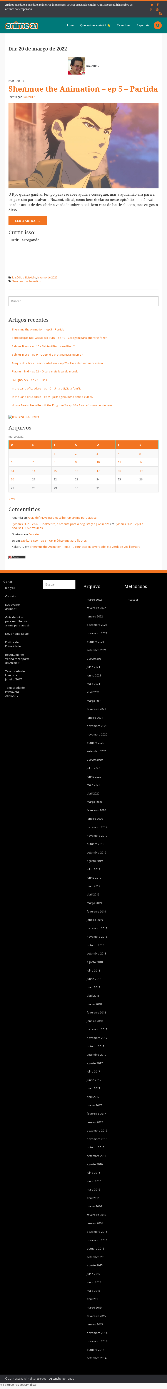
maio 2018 (93, 987)
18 (119, 471)
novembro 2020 (97, 734)
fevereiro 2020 (96, 810)
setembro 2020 (96, 751)
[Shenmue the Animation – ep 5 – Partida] (83, 145)
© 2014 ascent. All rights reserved (26, 1378)
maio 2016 (93, 1189)
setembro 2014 (96, 1358)
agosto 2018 (95, 962)
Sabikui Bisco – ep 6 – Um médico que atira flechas (53, 540)
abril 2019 (93, 894)
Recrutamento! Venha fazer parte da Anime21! (17, 659)
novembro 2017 (97, 1038)
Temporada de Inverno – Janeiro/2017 (15, 675)
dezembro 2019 (97, 827)
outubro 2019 (95, 844)
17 (98, 471)
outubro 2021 (95, 642)
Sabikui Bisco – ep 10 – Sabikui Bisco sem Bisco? (43, 346)
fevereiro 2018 (96, 1012)
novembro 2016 (97, 1139)
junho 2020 (94, 777)
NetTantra (68, 1378)
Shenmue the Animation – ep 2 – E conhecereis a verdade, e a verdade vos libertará (85, 547)
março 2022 (94, 599)
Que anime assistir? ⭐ (95, 25)
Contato (33, 534)
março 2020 (94, 802)
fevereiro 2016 (96, 1215)
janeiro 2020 (95, 819)
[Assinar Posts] (16, 417)
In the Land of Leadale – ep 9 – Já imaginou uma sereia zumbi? (52, 397)
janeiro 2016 (95, 1223)
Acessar (133, 599)
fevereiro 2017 (96, 1114)
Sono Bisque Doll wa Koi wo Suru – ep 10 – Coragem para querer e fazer (59, 338)
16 (76, 471)
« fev (11, 499)
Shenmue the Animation (26, 281)
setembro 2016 (96, 1156)
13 (12, 471)
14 (33, 471)
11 (119, 462)
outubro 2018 (95, 945)
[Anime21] (21, 25)
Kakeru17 (92, 66)
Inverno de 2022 (47, 277)
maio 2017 (93, 1088)
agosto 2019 (95, 861)
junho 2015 (94, 1282)
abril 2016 (93, 1198)
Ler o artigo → (27, 221)
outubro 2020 (95, 743)
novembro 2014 (97, 1341)
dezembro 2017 (97, 1029)
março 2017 (94, 1105)
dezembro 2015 (97, 1232)
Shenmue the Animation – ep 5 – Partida (83, 89)
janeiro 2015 (95, 1324)
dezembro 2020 (97, 726)
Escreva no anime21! (12, 607)
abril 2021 (93, 692)
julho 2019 (93, 869)
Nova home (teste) (17, 634)
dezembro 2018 (97, 928)
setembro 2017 (96, 1055)
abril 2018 (93, 996)
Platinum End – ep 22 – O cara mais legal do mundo (45, 371)
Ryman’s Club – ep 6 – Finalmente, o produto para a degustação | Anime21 (60, 524)
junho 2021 (94, 675)
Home (70, 25)
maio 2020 (93, 785)
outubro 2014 (95, 1350)
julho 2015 (93, 1274)
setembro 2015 (96, 1257)
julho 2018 (93, 970)
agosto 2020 (95, 759)
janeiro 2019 (95, 920)
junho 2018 (94, 979)
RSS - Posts (32, 417)
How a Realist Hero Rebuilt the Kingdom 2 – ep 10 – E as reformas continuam (62, 405)
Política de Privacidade (13, 644)
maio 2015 (93, 1291)
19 (140, 471)
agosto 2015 (95, 1265)
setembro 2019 (96, 852)
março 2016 (94, 1206)
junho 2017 (94, 1080)
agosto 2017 (95, 1063)
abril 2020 (93, 793)
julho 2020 (93, 768)
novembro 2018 (97, 937)
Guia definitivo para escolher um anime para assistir (63, 518)
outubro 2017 (95, 1046)
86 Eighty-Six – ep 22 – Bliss (29, 380)
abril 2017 (93, 1097)
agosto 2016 (95, 1164)
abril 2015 (93, 1299)
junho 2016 (94, 1181)
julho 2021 (93, 667)
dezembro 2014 (97, 1333)
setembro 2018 (96, 953)
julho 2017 (93, 1071)
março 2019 (94, 903)
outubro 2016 (95, 1147)
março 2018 (94, 1004)
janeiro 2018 (95, 1021)
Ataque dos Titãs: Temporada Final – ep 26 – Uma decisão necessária (57, 363)
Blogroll (10, 588)
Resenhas (123, 25)
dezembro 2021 (97, 625)
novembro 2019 (97, 836)
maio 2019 (93, 886)
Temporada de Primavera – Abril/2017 (15, 692)
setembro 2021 (96, 650)
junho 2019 (94, 878)
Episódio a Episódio (24, 277)
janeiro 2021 (95, 718)
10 (98, 462)
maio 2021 (93, 684)
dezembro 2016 (97, 1130)
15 (55, 471)
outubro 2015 (95, 1248)
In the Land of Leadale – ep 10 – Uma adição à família (47, 388)
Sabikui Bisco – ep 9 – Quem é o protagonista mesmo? (47, 354)
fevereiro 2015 (96, 1316)
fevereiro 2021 (96, 709)
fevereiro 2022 (96, 608)
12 (140, 462)
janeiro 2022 (95, 616)
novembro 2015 (97, 1240)
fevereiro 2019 (96, 911)
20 (12, 479)
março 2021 (94, 701)
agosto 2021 (95, 659)
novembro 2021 (97, 633)
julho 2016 (93, 1173)
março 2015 (94, 1307)
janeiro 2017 (95, 1122)
